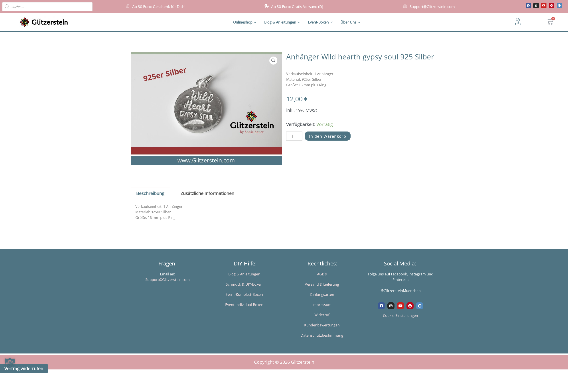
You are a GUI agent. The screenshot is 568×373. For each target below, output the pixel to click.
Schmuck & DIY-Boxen (244, 284)
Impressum (321, 304)
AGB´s (322, 274)
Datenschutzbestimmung (322, 335)
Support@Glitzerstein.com (432, 6)
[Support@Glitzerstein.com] (405, 6)
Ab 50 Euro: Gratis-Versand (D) (297, 6)
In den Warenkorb (327, 136)
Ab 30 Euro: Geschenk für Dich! (158, 6)
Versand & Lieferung (322, 284)
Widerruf (321, 314)
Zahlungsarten (322, 294)
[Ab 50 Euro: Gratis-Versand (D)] (266, 6)
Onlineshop (242, 22)
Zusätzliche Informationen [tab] (207, 193)
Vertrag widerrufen (23, 368)
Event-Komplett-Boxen (244, 294)
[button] (273, 61)
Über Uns (349, 22)
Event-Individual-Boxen (244, 304)
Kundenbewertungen (322, 325)
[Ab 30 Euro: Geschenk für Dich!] (127, 6)
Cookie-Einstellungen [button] (400, 315)
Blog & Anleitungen (280, 22)
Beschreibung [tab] (150, 193)
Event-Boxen (318, 22)
